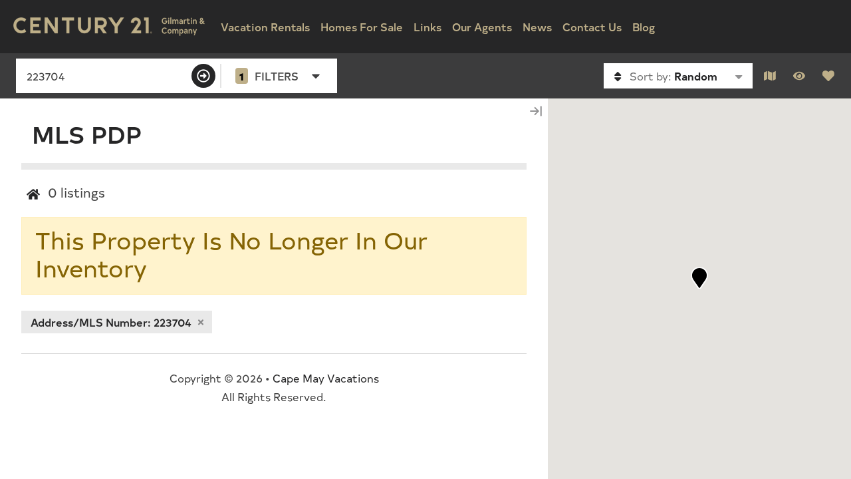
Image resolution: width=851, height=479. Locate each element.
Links (427, 26)
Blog (643, 26)
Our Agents (482, 26)
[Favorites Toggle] (828, 76)
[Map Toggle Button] (770, 76)
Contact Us (592, 26)
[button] (699, 278)
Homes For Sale (361, 26)
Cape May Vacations (326, 378)
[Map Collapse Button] (536, 110)
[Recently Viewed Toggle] (799, 76)
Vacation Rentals (265, 26)
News (537, 26)
